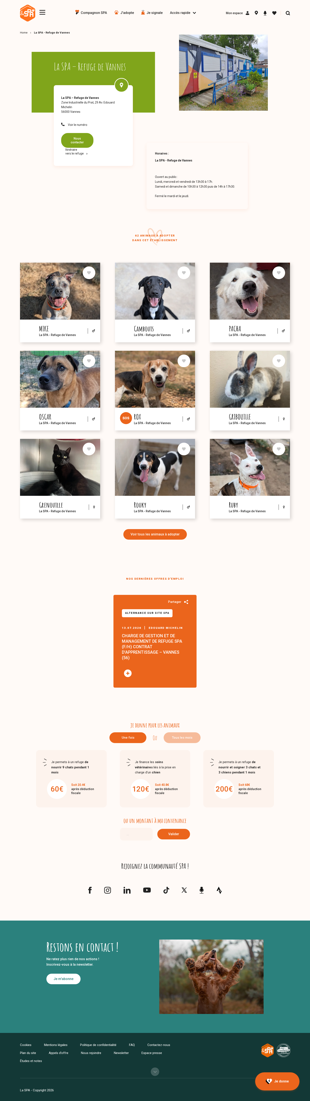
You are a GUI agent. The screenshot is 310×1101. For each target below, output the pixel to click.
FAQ (132, 1045)
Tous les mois (182, 737)
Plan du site (28, 1053)
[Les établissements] (256, 13)
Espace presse (152, 1053)
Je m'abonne (63, 979)
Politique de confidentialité (98, 1045)
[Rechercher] (288, 13)
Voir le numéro (77, 124)
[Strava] (219, 890)
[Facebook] (90, 892)
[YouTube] (147, 891)
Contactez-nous (158, 1045)
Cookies (25, 1045)
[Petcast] (265, 13)
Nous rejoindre (91, 1053)
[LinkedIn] (127, 892)
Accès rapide (180, 13)
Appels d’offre (58, 1053)
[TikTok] (166, 892)
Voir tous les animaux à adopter (155, 534)
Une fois (128, 737)
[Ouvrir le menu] (42, 12)
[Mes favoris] (274, 13)
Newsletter (121, 1053)
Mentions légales (55, 1045)
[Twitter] (184, 891)
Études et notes (31, 1061)
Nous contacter (77, 140)
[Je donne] (277, 1081)
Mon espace (234, 13)
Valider (173, 834)
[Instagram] (107, 892)
